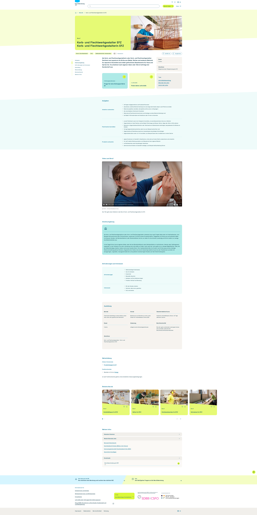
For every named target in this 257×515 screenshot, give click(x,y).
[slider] (142, 202)
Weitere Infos (78, 74)
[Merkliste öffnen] (172, 2)
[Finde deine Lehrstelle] (142, 81)
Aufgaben (77, 60)
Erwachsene (78, 497)
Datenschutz (87, 511)
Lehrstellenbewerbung (164, 80)
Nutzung (106, 511)
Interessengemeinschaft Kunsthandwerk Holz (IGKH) (117, 449)
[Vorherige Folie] (177, 418)
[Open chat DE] (253, 472)
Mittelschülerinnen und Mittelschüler (85, 493)
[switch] (118, 53)
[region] (142, 183)
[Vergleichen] (127, 406)
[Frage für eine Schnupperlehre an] (115, 81)
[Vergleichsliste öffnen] (175, 2)
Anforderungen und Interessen (82, 65)
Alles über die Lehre (163, 83)
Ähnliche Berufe (79, 72)
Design (117, 372)
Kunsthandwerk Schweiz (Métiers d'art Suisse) (116, 446)
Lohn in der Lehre (163, 85)
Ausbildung (77, 67)
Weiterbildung (78, 69)
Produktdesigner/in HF (110, 365)
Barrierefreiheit (97, 511)
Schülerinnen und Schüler (82, 490)
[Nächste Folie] (180, 418)
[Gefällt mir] (124, 406)
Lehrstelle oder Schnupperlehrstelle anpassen (88, 500)
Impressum (78, 511)
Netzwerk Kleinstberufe (110, 443)
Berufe (81, 12)
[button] (104, 204)
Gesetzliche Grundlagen (110, 452)
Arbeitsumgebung (79, 62)
